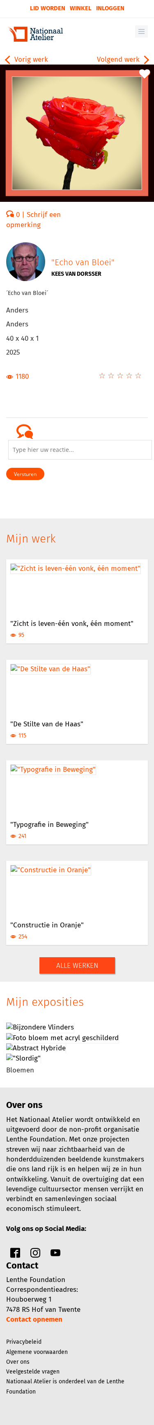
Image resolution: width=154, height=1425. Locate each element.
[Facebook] (15, 1255)
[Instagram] (35, 1255)
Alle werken (77, 965)
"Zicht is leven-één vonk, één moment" (71, 623)
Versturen (25, 474)
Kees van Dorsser (76, 273)
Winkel (81, 8)
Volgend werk (119, 59)
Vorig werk (30, 59)
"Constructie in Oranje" (47, 925)
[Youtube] (55, 1255)
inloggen (110, 8)
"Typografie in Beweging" (49, 824)
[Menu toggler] (141, 31)
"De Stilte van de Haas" (46, 724)
